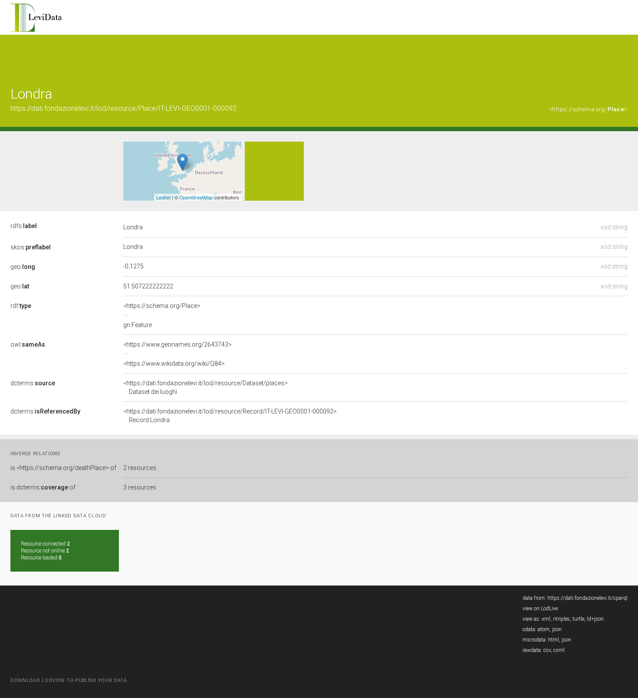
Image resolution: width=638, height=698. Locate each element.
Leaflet (163, 197)
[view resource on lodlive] (623, 56)
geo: (22, 266)
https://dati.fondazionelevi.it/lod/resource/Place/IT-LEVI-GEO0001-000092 (123, 108)
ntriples (561, 619)
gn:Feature (137, 324)
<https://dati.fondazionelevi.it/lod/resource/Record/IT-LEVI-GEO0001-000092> (230, 415)
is (63, 467)
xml (546, 619)
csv (547, 650)
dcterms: (32, 383)
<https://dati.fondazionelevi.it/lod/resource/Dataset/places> (205, 387)
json (557, 629)
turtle (578, 619)
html (553, 640)
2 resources (139, 467)
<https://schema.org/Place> (162, 305)
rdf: (20, 305)
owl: (27, 344)
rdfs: (23, 225)
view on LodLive (540, 608)
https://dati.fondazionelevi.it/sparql (587, 598)
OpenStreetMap (196, 197)
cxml (559, 650)
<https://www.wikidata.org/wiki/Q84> (174, 363)
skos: (30, 247)
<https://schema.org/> (588, 109)
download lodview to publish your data (68, 680)
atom (543, 629)
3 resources (139, 487)
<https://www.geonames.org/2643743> (177, 344)
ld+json (595, 619)
